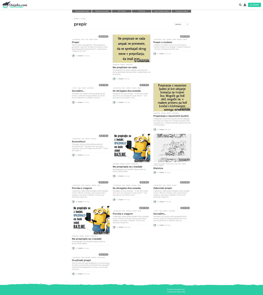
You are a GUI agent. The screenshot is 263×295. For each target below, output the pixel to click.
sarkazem (129, 64)
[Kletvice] (172, 148)
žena (95, 39)
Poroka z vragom (82, 188)
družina (88, 257)
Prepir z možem (162, 42)
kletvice (178, 164)
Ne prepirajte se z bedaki (127, 166)
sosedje (93, 138)
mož (86, 39)
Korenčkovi (78, 141)
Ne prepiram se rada (125, 67)
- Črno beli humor (159, 164)
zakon (185, 39)
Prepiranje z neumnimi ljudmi (171, 116)
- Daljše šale (76, 39)
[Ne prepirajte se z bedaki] (131, 148)
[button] (240, 5)
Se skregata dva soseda (127, 90)
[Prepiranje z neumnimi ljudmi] (172, 97)
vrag (98, 185)
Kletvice (158, 168)
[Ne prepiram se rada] (131, 49)
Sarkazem (116, 64)
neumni (163, 113)
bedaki (122, 164)
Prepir (75, 42)
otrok (155, 165)
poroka (88, 185)
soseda (134, 88)
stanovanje (101, 257)
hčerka (169, 39)
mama (174, 39)
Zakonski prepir (162, 188)
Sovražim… (78, 90)
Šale (82, 39)
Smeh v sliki (170, 164)
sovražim (90, 88)
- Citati (74, 88)
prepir (91, 39)
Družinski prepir (81, 260)
